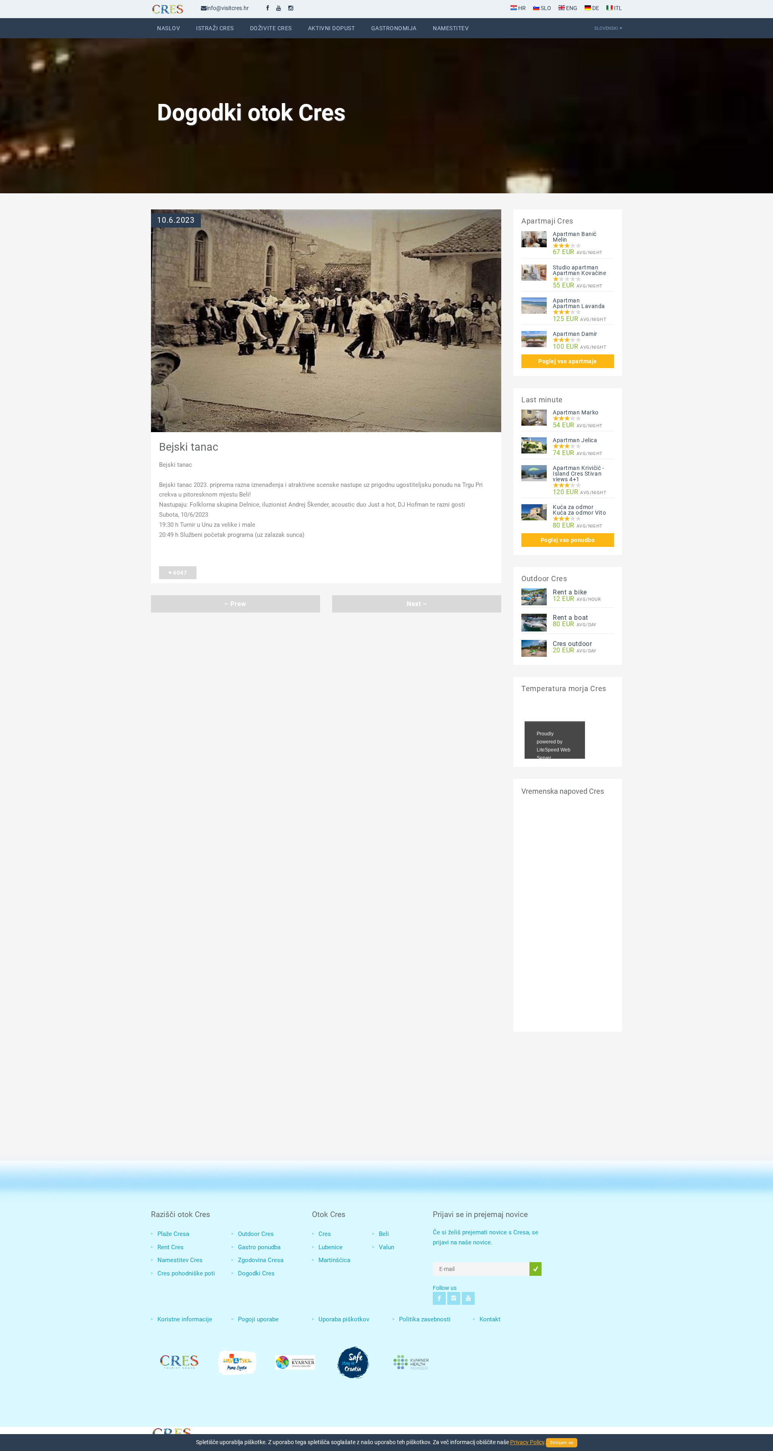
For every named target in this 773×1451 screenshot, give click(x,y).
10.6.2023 (176, 220)
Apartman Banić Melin (575, 237)
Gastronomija (394, 28)
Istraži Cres (215, 28)
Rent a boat (570, 617)
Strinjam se (561, 1442)
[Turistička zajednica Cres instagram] (290, 8)
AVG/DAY (575, 624)
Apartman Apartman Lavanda (579, 303)
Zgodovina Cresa (260, 1260)
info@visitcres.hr (228, 8)
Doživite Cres (271, 28)
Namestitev (451, 28)
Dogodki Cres (256, 1273)
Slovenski (606, 28)
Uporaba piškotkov (343, 1319)
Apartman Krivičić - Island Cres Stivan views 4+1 (578, 473)
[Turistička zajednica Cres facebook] (268, 8)
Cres (324, 1234)
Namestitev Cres (180, 1260)
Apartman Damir (575, 334)
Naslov (168, 28)
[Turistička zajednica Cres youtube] (278, 8)
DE (595, 8)
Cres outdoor (572, 644)
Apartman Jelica (575, 440)
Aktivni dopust (331, 28)
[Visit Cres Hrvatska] (171, 1432)
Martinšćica (334, 1260)
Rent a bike (570, 592)
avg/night (578, 252)
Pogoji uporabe (258, 1319)
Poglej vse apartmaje (567, 361)
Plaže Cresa (173, 1234)
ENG (571, 8)
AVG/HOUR (577, 599)
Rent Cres (170, 1247)
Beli (384, 1234)
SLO (545, 8)
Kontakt (490, 1319)
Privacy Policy (527, 1442)
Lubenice (330, 1247)
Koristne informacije (184, 1319)
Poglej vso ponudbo (568, 540)
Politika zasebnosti (425, 1319)
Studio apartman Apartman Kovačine (579, 270)
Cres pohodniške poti (186, 1273)
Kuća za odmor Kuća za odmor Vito (579, 510)
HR (521, 8)
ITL (617, 8)
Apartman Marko (576, 412)
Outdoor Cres (256, 1234)
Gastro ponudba (259, 1247)
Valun (386, 1247)
